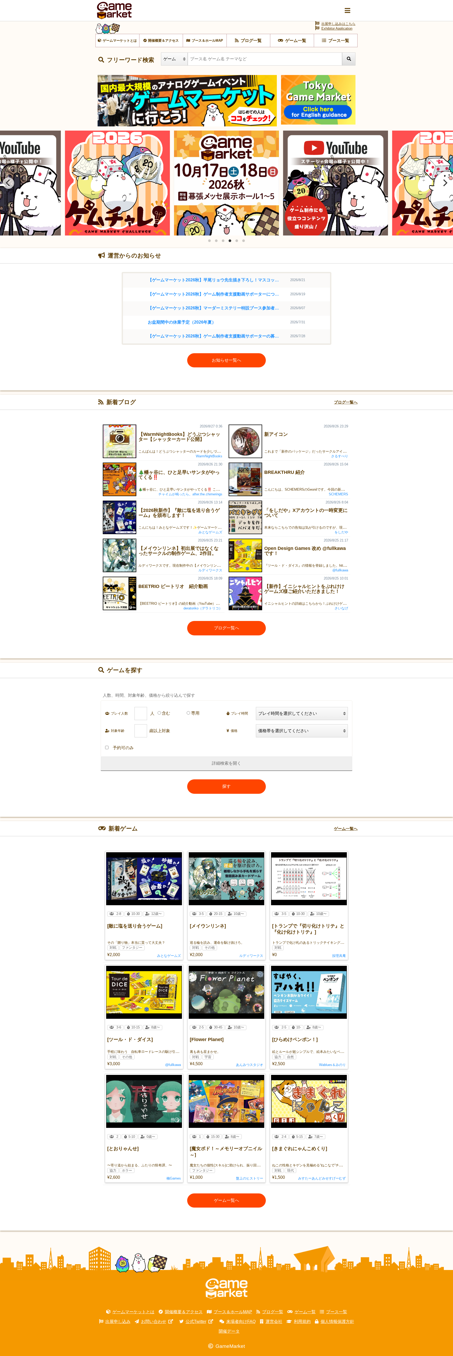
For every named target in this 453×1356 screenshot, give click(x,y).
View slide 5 (236, 240)
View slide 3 (223, 240)
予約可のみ (123, 748)
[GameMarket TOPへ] (226, 1288)
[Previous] (8, 183)
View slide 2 (216, 240)
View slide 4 (230, 240)
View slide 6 (243, 240)
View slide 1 (209, 240)
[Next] (444, 183)
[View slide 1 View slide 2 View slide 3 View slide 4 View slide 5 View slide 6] (226, 183)
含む (166, 713)
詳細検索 (220, 763)
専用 (195, 713)
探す (226, 786)
